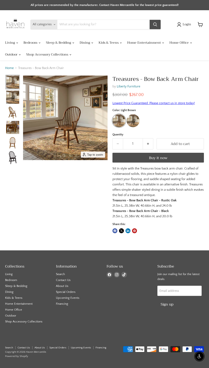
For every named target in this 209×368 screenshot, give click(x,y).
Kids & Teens (109, 43)
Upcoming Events (67, 298)
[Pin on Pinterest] (134, 230)
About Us (62, 286)
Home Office (179, 43)
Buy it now (158, 158)
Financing (62, 304)
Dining (85, 43)
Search (60, 274)
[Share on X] (121, 230)
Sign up (167, 304)
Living (10, 43)
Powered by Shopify (16, 356)
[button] (185, 24)
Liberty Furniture (128, 86)
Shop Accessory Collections (47, 54)
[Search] (155, 24)
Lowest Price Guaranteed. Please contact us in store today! (153, 103)
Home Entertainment (144, 43)
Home (9, 68)
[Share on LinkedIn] (128, 230)
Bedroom (30, 43)
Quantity (117, 134)
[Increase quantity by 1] (148, 143)
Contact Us (63, 280)
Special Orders (66, 292)
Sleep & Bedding (59, 43)
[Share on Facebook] (114, 230)
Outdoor (11, 54)
